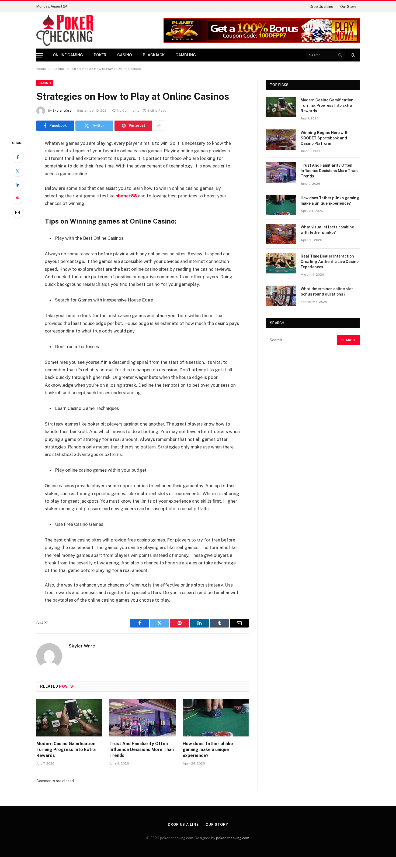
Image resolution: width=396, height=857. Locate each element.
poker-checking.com (232, 838)
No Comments (128, 110)
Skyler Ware (62, 110)
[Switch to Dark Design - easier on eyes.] (353, 55)
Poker (100, 55)
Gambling (185, 55)
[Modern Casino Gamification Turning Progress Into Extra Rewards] (69, 717)
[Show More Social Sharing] (159, 126)
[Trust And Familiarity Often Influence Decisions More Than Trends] (142, 717)
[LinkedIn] (17, 184)
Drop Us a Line (321, 7)
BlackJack (154, 55)
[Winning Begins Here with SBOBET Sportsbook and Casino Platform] (281, 139)
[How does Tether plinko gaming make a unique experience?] (216, 717)
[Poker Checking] (64, 30)
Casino (124, 55)
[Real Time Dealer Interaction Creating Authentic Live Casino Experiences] (281, 263)
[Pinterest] (17, 198)
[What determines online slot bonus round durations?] (281, 296)
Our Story (348, 7)
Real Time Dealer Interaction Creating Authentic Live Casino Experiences (330, 261)
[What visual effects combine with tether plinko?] (281, 234)
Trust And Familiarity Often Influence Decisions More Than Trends (141, 749)
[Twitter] (17, 171)
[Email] (17, 212)
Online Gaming (68, 55)
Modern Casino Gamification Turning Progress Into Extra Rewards (66, 749)
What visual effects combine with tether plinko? (327, 230)
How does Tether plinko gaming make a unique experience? (208, 749)
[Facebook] (17, 157)
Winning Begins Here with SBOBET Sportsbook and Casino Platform (325, 138)
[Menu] (39, 55)
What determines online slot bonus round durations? (327, 291)
